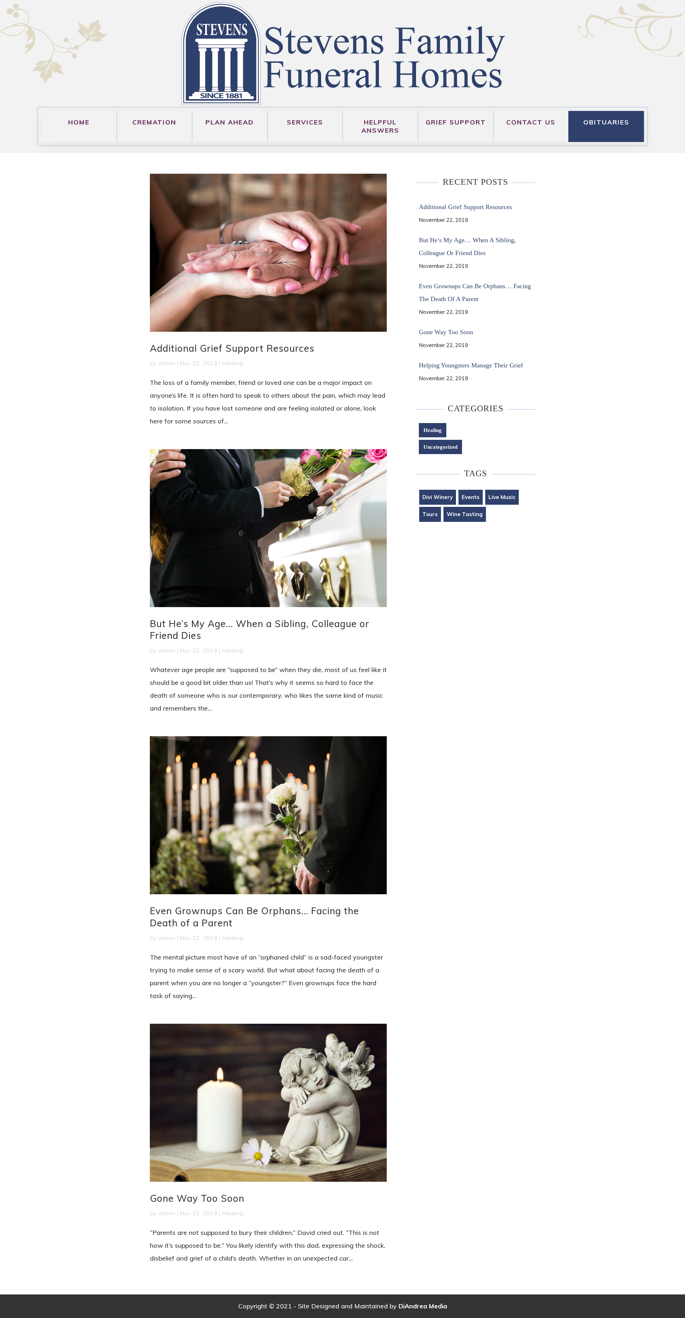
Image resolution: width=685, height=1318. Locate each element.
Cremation (154, 122)
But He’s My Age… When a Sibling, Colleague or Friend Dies (467, 246)
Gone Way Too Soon (197, 1198)
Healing (232, 363)
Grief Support (456, 122)
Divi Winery (437, 497)
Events (471, 497)
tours (430, 514)
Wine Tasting (465, 514)
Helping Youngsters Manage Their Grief (471, 365)
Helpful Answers (380, 126)
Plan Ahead (230, 122)
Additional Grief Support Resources (232, 348)
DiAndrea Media (423, 1306)
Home (79, 122)
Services (305, 122)
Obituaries (606, 122)
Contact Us (530, 122)
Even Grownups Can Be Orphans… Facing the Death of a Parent (475, 292)
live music (502, 497)
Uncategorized (440, 447)
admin (166, 363)
